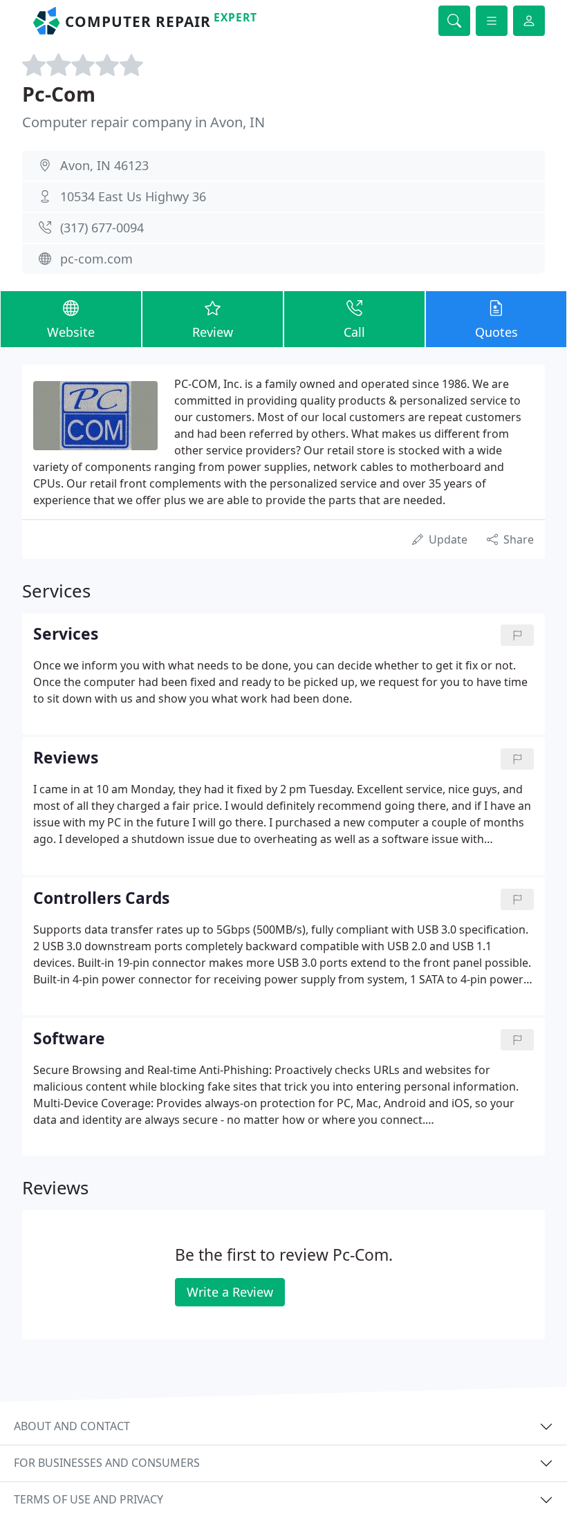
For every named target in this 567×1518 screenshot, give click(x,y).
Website (71, 332)
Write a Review (230, 1292)
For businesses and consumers (107, 1462)
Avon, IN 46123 (104, 165)
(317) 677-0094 (102, 227)
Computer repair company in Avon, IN (143, 122)
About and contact (72, 1426)
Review (212, 332)
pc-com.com (96, 258)
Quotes (496, 332)
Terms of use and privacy (88, 1499)
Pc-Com (58, 93)
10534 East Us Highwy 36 (133, 196)
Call (354, 332)
